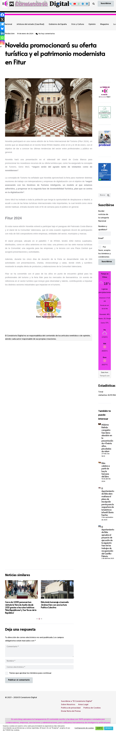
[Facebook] (58, 4)
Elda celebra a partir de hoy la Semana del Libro (106, 470)
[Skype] (71, 4)
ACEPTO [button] (99, 728)
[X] (62, 4)
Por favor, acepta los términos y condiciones (104, 252)
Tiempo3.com (105, 376)
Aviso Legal (83, 705)
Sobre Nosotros (68, 705)
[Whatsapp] (2, 37)
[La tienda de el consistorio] (104, 92)
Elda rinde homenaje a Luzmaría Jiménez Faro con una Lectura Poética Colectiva (19, 605)
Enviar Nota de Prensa (71, 711)
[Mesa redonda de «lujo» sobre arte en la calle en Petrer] (57, 589)
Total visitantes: (103, 393)
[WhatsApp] (79, 4)
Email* (101, 238)
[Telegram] (83, 4)
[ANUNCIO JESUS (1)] (104, 112)
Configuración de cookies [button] (84, 728)
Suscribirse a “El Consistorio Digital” (76, 701)
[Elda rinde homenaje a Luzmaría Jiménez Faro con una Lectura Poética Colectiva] (21, 589)
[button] (93, 4)
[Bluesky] (2, 28)
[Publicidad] (104, 172)
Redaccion (9, 34)
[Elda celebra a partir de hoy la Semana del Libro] (99, 462)
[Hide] (1, 47)
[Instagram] (66, 4)
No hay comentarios (47, 34)
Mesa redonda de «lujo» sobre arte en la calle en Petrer (56, 603)
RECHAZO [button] (108, 728)
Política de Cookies (92, 708)
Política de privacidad (70, 708)
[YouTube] (75, 4)
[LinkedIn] (87, 4)
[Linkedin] (2, 33)
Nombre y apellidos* (102, 228)
